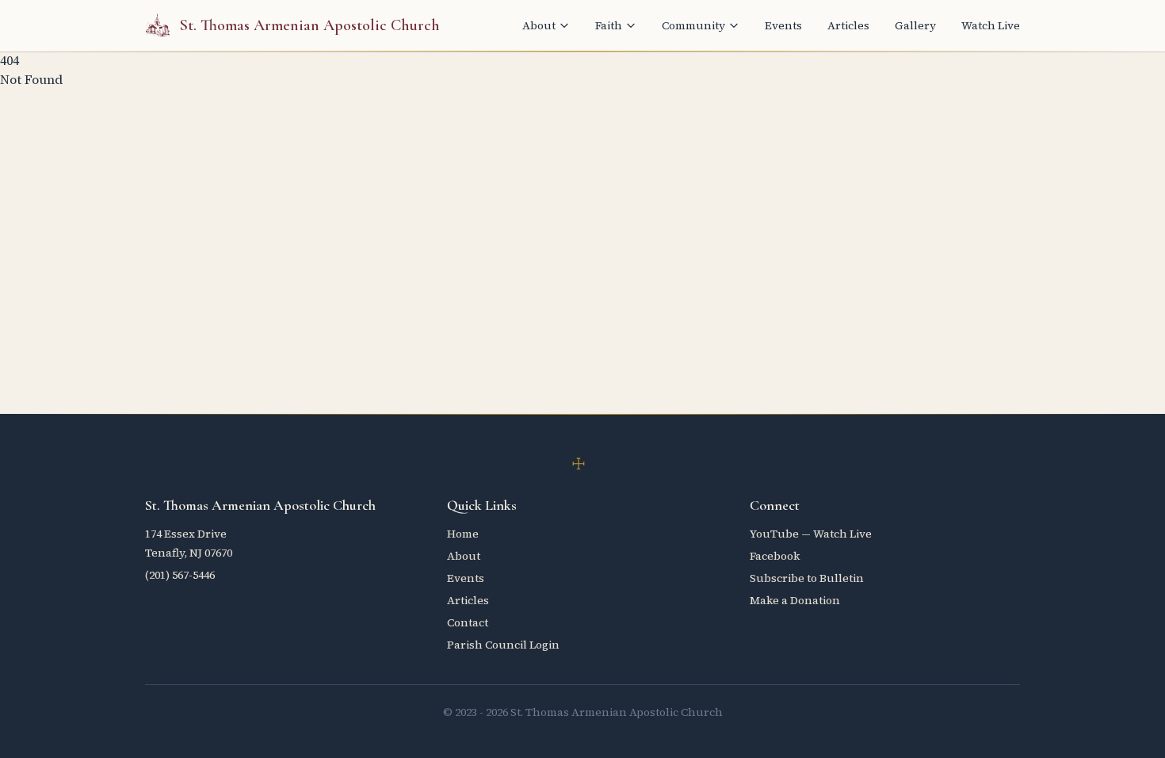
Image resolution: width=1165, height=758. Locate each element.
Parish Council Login (503, 645)
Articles (848, 25)
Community (693, 25)
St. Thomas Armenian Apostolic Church (310, 25)
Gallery (915, 25)
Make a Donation (795, 600)
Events (783, 25)
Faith (608, 25)
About (539, 25)
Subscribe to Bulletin (807, 578)
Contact (467, 622)
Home (463, 534)
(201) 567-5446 (180, 575)
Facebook (775, 556)
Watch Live (990, 25)
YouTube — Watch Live (811, 534)
